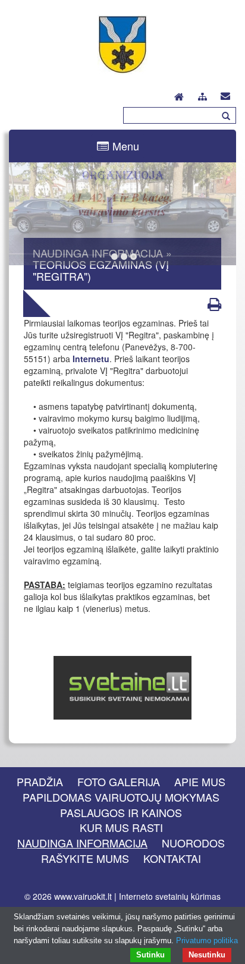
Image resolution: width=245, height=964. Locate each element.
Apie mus (199, 781)
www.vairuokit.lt (83, 896)
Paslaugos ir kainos (121, 812)
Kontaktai (172, 858)
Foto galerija (118, 781)
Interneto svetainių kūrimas (170, 896)
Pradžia (40, 781)
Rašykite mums (85, 858)
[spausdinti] (214, 304)
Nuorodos (193, 842)
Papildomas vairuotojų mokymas (121, 797)
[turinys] (202, 95)
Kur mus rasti (121, 827)
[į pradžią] (179, 93)
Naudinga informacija (82, 842)
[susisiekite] (225, 93)
